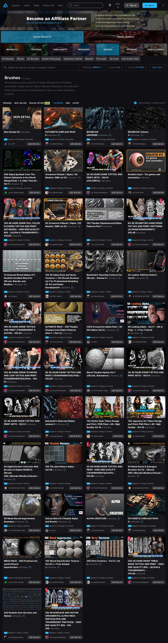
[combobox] (85, 5)
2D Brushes (33, 58)
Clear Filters (157, 67)
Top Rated (58, 103)
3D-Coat (114, 58)
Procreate (101, 58)
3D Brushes (8, 58)
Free (68, 103)
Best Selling (20, 103)
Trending (7, 103)
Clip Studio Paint (130, 58)
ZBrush (20, 58)
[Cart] (110, 5)
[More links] (163, 5)
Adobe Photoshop (51, 58)
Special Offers (39, 103)
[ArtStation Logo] (5, 5)
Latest (76, 103)
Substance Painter (73, 58)
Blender (89, 58)
